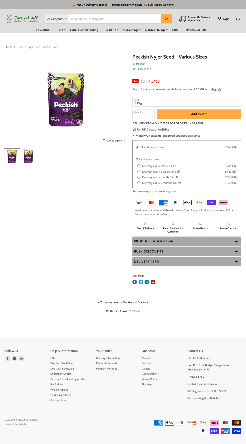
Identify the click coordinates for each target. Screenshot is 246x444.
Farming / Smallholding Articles (67, 379)
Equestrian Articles (60, 373)
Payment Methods (106, 368)
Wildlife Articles (59, 389)
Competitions (58, 400)
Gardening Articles (60, 395)
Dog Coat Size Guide (62, 368)
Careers (146, 368)
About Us (147, 358)
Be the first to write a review (123, 311)
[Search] (166, 18)
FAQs (53, 358)
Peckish (140, 63)
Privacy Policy (149, 379)
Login (226, 19)
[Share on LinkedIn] (147, 282)
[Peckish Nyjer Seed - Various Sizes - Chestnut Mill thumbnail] (12, 156)
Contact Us (148, 363)
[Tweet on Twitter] (141, 282)
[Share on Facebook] (134, 282)
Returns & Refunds (106, 363)
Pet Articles (56, 384)
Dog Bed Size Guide (61, 363)
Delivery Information (108, 358)
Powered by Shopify (15, 423)
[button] (186, 241)
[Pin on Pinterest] (153, 282)
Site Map (147, 384)
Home (8, 47)
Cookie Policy (149, 373)
